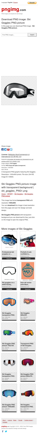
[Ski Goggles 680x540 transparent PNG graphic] (28, 302)
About (4, 420)
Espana (15, 2)
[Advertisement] (19, 57)
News (14, 420)
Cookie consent (28, 420)
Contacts (5, 422)
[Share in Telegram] (5, 149)
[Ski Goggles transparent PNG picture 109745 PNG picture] (9, 363)
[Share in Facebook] (2, 149)
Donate (20, 420)
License (10, 420)
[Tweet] (11, 149)
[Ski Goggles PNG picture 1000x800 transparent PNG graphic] (9, 393)
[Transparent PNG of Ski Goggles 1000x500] (28, 332)
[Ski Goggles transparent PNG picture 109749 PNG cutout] (9, 302)
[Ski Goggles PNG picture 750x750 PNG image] (9, 332)
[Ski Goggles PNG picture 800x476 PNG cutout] (28, 363)
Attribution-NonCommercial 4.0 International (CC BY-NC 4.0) (15, 155)
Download (9, 258)
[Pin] (8, 149)
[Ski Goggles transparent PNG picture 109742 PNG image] (28, 393)
